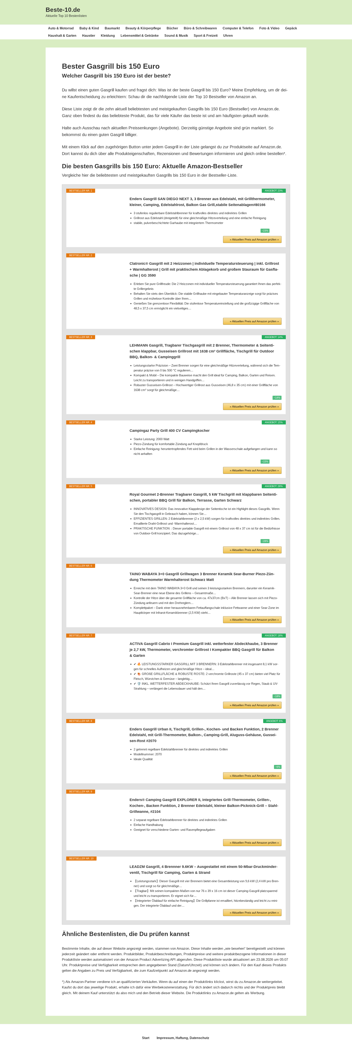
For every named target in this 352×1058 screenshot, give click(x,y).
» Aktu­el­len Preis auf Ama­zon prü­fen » (254, 239)
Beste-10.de (63, 9)
